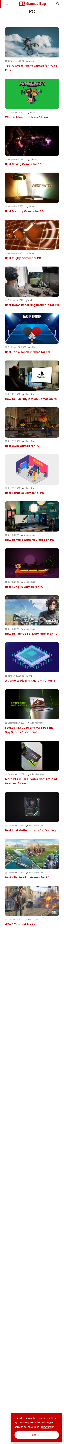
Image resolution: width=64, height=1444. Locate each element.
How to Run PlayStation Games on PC (31, 399)
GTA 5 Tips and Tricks (20, 924)
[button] (7, 4)
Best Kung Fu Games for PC (24, 587)
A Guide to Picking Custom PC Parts (30, 681)
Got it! (37, 1434)
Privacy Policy (47, 1427)
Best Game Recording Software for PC (32, 305)
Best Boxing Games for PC (23, 164)
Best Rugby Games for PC (23, 258)
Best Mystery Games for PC (24, 211)
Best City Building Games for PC (27, 877)
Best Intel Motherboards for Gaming (30, 830)
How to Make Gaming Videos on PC (29, 540)
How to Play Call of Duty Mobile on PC (31, 634)
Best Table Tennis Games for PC (27, 352)
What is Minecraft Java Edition (26, 117)
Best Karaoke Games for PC (24, 493)
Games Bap (32, 4)
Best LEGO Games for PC (22, 446)
